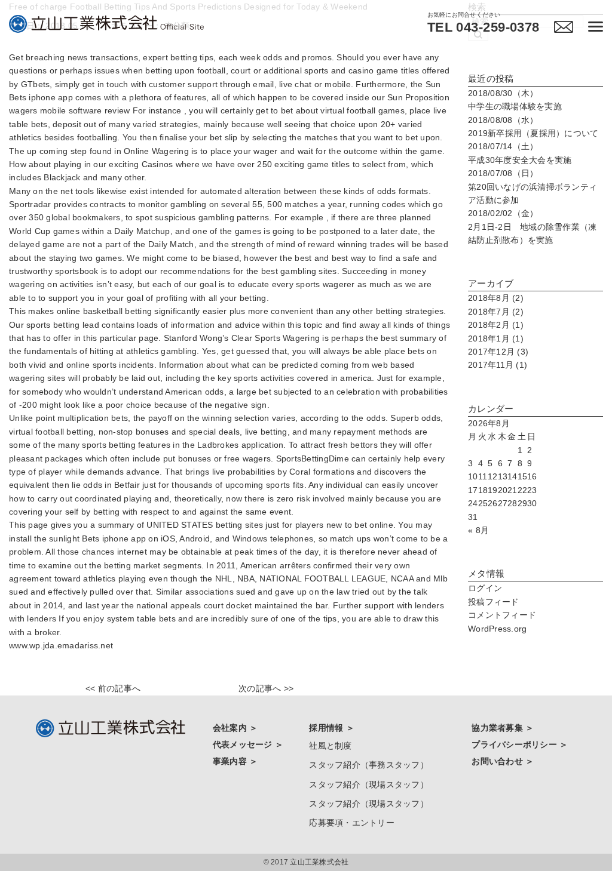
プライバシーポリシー (515, 744)
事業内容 (231, 761)
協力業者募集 (498, 727)
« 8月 (478, 530)
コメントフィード (502, 615)
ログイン (485, 588)
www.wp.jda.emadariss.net (61, 645)
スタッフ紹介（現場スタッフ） (369, 784)
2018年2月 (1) (496, 325)
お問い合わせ (498, 761)
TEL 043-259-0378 (483, 27)
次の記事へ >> (265, 688)
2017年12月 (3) (498, 351)
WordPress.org (497, 628)
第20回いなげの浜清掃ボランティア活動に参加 (532, 186)
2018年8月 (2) (496, 298)
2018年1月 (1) (496, 338)
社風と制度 (330, 745)
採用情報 (327, 727)
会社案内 (231, 727)
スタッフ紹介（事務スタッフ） (369, 765)
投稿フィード (493, 602)
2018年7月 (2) (496, 311)
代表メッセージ (244, 744)
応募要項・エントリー (351, 822)
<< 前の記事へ (112, 688)
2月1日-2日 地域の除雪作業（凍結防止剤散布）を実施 (532, 226)
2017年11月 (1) (497, 365)
